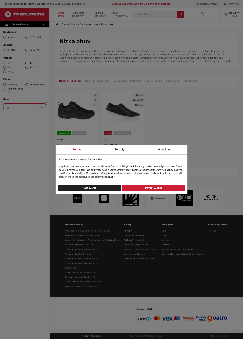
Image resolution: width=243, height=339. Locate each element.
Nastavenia (89, 188)
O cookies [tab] (164, 149)
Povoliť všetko (153, 188)
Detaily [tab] (119, 149)
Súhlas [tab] (76, 149)
